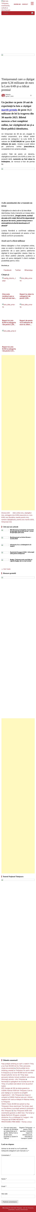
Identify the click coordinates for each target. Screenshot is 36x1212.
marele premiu (9, 109)
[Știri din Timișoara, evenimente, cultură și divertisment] (6, 10)
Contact (25, 4)
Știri (8, 513)
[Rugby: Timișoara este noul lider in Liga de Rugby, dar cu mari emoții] (5, 562)
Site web (4, 1194)
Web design (5, 1208)
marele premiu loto (22, 517)
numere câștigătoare (8, 519)
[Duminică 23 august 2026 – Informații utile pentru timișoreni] (5, 555)
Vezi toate (6, 569)
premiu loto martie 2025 (25, 519)
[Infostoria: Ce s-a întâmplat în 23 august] (5, 547)
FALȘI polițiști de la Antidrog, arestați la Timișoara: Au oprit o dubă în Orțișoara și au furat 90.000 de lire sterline (17, 1070)
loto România (10, 517)
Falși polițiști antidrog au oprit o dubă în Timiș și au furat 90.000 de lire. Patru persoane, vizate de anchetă (17, 1066)
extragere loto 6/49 (12, 515)
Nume (4, 1179)
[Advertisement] (18, 35)
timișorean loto (6, 522)
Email (3, 1186)
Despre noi (17, 4)
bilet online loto (18, 513)
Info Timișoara (18, 1208)
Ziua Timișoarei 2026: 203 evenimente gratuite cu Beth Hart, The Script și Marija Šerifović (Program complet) (17, 1113)
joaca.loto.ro (24, 515)
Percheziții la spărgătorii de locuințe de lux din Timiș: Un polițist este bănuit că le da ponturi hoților (17, 1084)
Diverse (4, 513)
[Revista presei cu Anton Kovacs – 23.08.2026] (5, 540)
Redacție (8, 94)
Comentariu (6, 1155)
